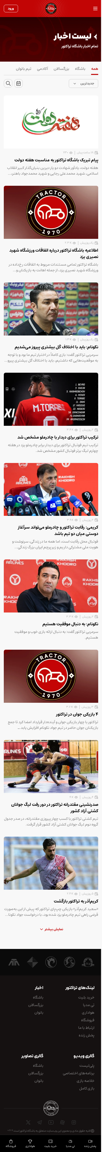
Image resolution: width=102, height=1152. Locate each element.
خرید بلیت (50, 1146)
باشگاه (80, 68)
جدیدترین (87, 83)
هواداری (30, 1146)
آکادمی (42, 68)
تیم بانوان (23, 68)
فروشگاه (11, 1146)
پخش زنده (90, 1146)
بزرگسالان (61, 68)
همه (94, 68)
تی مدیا (70, 1146)
